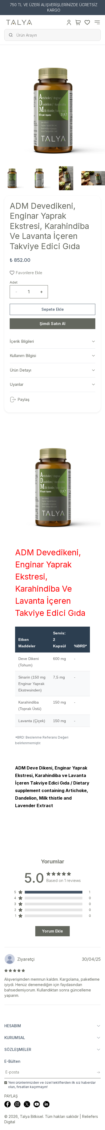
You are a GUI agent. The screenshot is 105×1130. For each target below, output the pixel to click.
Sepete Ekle (52, 309)
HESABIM (12, 1025)
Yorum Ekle (52, 931)
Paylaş (23, 399)
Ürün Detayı (20, 370)
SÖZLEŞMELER (17, 1049)
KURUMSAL (14, 1037)
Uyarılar (16, 384)
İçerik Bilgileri (22, 341)
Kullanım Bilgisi (23, 355)
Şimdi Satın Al (52, 323)
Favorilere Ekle (29, 272)
